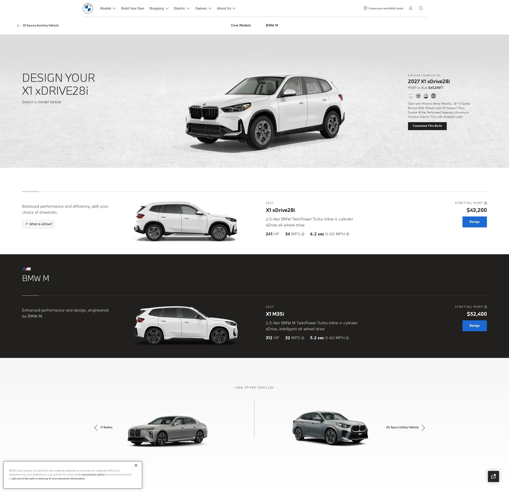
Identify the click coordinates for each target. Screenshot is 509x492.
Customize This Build (427, 126)
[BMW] (88, 8)
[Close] (136, 465)
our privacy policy (93, 474)
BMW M (272, 25)
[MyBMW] (411, 8)
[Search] (421, 8)
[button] (493, 476)
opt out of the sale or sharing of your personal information (48, 478)
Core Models (241, 25)
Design (474, 221)
